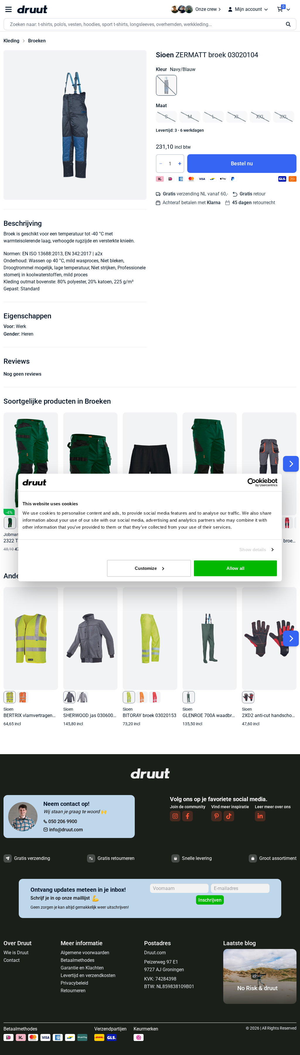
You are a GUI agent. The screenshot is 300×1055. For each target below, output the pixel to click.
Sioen (165, 55)
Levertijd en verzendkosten (88, 975)
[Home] (32, 9)
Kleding (11, 41)
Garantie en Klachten (82, 968)
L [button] (213, 116)
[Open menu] (8, 9)
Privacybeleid (74, 983)
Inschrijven (209, 900)
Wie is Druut (16, 952)
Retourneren (73, 990)
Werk (21, 326)
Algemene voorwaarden (85, 952)
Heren (27, 334)
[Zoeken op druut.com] (150, 24)
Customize (146, 567)
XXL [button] (260, 116)
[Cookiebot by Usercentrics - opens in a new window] (251, 482)
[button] (75, 125)
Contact (12, 960)
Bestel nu (242, 163)
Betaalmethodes (77, 960)
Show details (252, 549)
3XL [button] (283, 116)
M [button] (190, 116)
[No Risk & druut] (259, 1002)
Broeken (37, 41)
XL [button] (237, 116)
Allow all (235, 567)
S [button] (166, 116)
